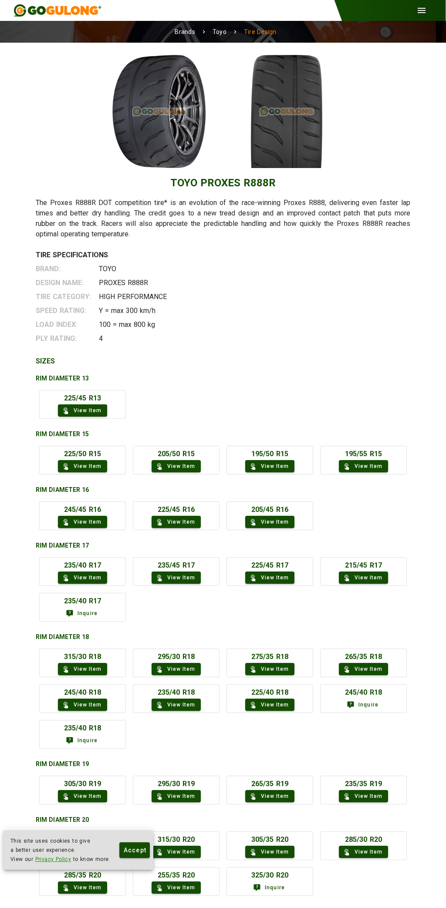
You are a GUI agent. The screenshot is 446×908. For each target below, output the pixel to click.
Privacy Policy (53, 859)
